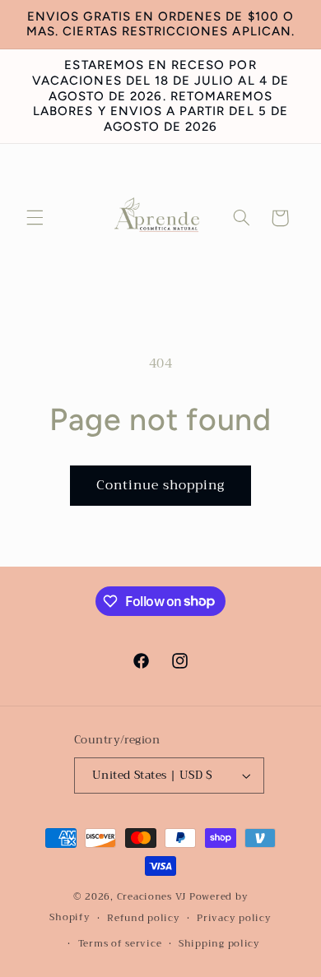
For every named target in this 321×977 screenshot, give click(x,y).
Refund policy (143, 918)
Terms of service (120, 943)
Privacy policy (234, 918)
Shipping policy (219, 943)
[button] (35, 218)
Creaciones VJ (152, 896)
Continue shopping (161, 485)
